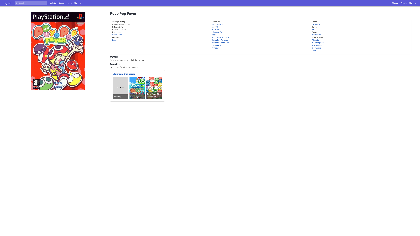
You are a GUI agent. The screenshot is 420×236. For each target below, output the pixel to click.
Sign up (395, 3)
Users (69, 3)
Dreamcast (216, 45)
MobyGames (317, 45)
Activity (53, 3)
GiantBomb (316, 48)
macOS (215, 27)
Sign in (404, 3)
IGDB (314, 50)
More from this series (124, 74)
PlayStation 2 (217, 24)
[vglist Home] (8, 3)
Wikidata (315, 40)
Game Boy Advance (220, 40)
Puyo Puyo (316, 24)
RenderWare (317, 35)
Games (61, 3)
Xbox (214, 35)
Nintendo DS (217, 32)
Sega (114, 40)
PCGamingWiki (318, 43)
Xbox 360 (216, 29)
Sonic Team (117, 35)
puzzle (314, 29)
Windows (215, 48)
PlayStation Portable (220, 37)
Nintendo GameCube (220, 43)
